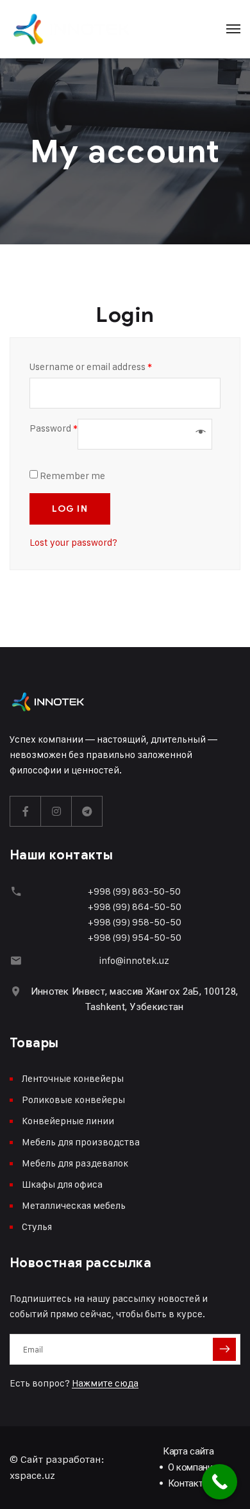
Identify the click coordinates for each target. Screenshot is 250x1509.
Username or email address (90, 366)
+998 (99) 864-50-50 (134, 906)
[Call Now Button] (219, 1481)
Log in (70, 508)
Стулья (37, 1226)
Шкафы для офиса (62, 1184)
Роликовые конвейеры (73, 1099)
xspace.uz (32, 1475)
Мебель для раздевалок (75, 1163)
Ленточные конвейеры (73, 1078)
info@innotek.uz (134, 960)
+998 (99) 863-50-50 (134, 891)
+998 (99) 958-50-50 (134, 922)
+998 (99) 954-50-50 (134, 937)
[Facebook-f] (25, 811)
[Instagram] (56, 811)
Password (53, 428)
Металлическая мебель (74, 1205)
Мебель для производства (81, 1142)
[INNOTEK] (72, 28)
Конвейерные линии (68, 1121)
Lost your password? (73, 542)
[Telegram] (87, 811)
